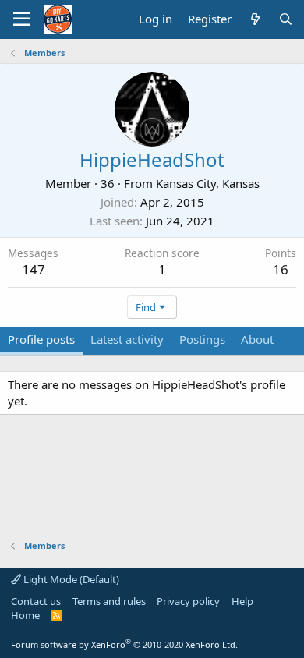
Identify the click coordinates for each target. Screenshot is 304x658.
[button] (21, 19)
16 (280, 269)
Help (242, 601)
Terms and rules (109, 601)
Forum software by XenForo (124, 644)
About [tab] (257, 339)
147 (33, 269)
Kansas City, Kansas (208, 183)
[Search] (285, 19)
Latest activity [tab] (127, 339)
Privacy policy (188, 601)
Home (25, 615)
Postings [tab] (202, 339)
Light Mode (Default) (70, 579)
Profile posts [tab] (41, 339)
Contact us (36, 601)
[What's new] (254, 19)
